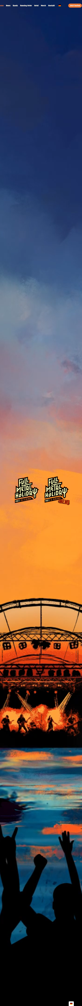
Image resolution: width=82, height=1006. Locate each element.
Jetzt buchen (75, 5)
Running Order (26, 5)
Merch (43, 5)
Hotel (36, 5)
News (8, 5)
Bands (15, 5)
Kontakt (51, 5)
